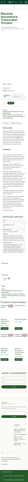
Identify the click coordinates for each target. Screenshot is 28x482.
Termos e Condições (8, 479)
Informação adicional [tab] (16, 123)
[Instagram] (7, 464)
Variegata (10, 118)
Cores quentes (16, 114)
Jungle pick (9, 116)
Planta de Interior (9, 27)
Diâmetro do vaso (7, 96)
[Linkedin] (4, 464)
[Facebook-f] (2, 464)
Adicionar (10, 103)
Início (2, 27)
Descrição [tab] (5, 123)
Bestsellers (11, 111)
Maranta (7, 28)
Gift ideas (21, 294)
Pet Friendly (16, 116)
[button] (26, 2)
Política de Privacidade (19, 479)
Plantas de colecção (20, 295)
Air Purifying (9, 114)
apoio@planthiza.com (22, 434)
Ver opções (4, 328)
